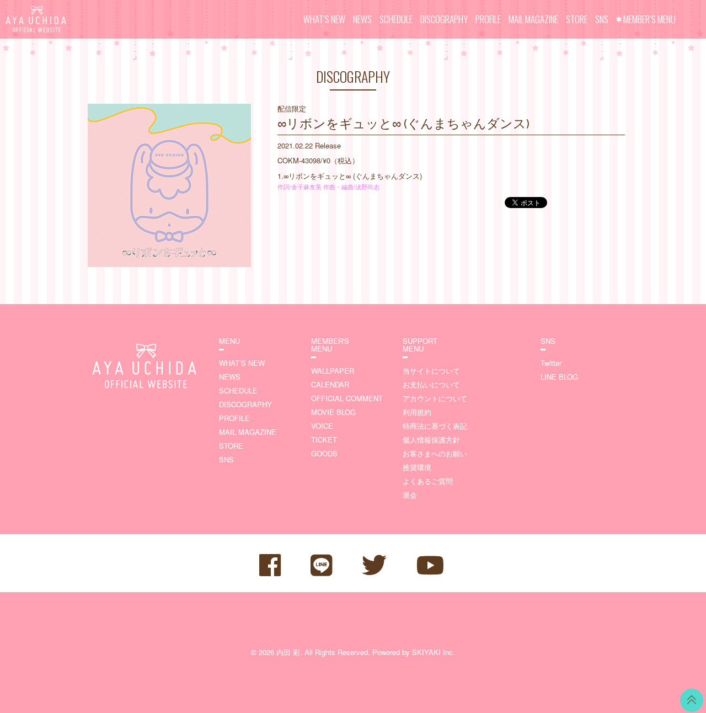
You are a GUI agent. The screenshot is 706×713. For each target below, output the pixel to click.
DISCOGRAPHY (444, 19)
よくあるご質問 (428, 481)
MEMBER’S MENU (649, 19)
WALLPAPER (332, 370)
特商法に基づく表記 (435, 426)
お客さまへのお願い (435, 453)
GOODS (324, 453)
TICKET (324, 439)
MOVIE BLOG (333, 412)
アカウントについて (435, 398)
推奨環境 (417, 467)
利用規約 (417, 412)
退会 (410, 494)
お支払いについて (431, 384)
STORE (576, 19)
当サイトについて (431, 370)
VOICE (322, 426)
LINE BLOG (559, 376)
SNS (601, 19)
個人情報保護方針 (431, 439)
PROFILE (488, 19)
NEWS (362, 19)
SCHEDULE (396, 19)
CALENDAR (330, 384)
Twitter (551, 363)
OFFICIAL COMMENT (347, 398)
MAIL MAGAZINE (533, 19)
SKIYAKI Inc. (433, 652)
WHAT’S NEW (324, 19)
